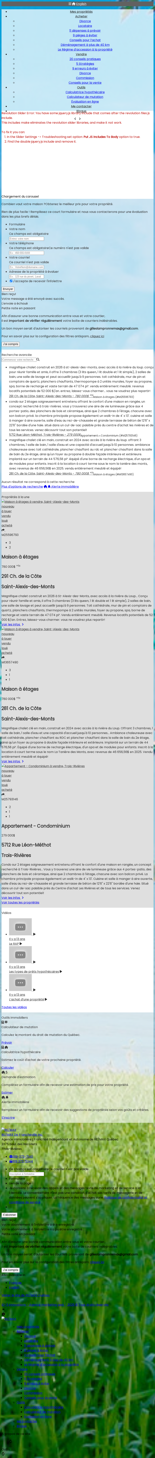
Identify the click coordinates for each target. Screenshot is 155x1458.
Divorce (85, 21)
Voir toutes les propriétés (20, 902)
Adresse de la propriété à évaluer (34, 271)
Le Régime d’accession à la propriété (85, 49)
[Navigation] (70, 4)
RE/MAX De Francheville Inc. (22, 1134)
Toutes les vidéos (14, 1007)
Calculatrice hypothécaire (85, 92)
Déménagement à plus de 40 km (85, 45)
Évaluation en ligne (85, 101)
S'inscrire (8, 1117)
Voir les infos (11, 624)
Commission (85, 78)
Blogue (22, 1426)
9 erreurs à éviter (85, 68)
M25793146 (10, 799)
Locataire (85, 26)
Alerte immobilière (65, 486)
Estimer (7, 1092)
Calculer (8, 1067)
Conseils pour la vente (85, 82)
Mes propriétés (81, 11)
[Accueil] (73, 4)
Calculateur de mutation (85, 97)
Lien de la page (20, 1183)
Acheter (81, 16)
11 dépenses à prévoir (85, 30)
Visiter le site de (26, 1295)
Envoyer (8, 289)
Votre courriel (19, 257)
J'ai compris (10, 344)
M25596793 (10, 535)
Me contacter (81, 106)
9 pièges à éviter (85, 35)
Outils (81, 87)
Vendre (81, 54)
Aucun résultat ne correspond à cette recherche (38, 482)
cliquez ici (97, 336)
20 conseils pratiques (85, 59)
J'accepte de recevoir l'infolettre (37, 281)
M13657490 (10, 662)
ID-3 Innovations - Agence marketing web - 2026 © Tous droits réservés (55, 1305)
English (81, 4)
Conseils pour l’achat (85, 40)
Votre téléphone (21, 243)
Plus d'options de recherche (22, 486)
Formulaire (17, 224)
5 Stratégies (85, 64)
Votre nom (17, 229)
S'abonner (9, 1215)
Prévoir (7, 1042)
